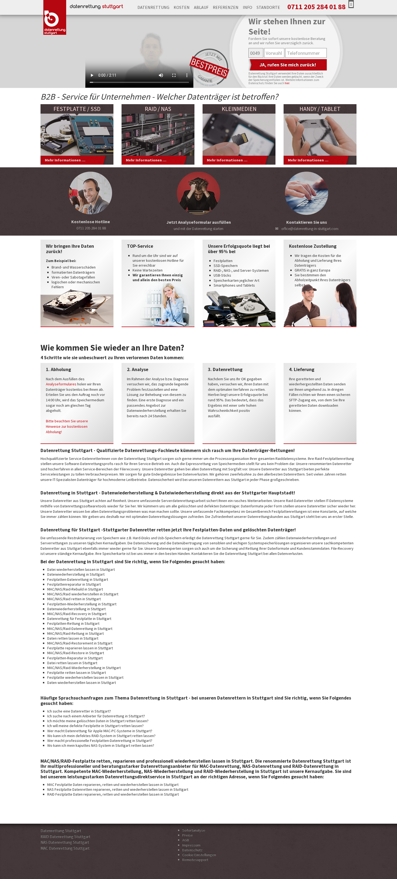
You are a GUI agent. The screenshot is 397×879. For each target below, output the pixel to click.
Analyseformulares (61, 384)
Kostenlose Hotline (90, 224)
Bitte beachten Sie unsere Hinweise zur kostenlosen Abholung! (67, 426)
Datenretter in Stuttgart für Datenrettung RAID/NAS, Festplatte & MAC (81, 7)
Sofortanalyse (193, 830)
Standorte (268, 7)
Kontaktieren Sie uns (309, 225)
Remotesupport (195, 859)
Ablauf (201, 7)
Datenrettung (153, 7)
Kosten (182, 7)
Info (247, 7)
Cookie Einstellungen (199, 854)
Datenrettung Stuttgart (61, 830)
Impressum (191, 845)
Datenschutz (192, 849)
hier (287, 83)
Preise (187, 835)
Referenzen (225, 7)
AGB (185, 839)
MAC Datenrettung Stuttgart (65, 848)
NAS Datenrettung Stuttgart (65, 842)
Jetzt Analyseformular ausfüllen (198, 225)
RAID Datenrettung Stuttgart (65, 836)
